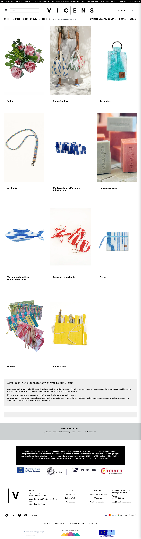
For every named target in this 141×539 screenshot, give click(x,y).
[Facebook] (7, 515)
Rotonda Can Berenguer (121, 490)
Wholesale (98, 498)
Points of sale (70, 498)
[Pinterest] (19, 515)
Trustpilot (33, 515)
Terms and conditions (76, 523)
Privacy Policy (60, 523)
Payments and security (98, 494)
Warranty (98, 490)
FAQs (70, 490)
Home (54, 19)
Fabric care (70, 494)
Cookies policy (93, 523)
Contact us (70, 502)
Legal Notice (47, 523)
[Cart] (133, 10)
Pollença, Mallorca (119, 493)
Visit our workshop (98, 502)
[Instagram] (13, 515)
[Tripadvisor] (26, 515)
